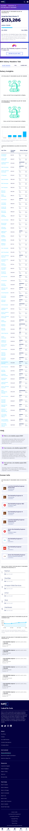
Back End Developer (3, 212)
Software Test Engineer (4, 288)
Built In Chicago (5, 790)
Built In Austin (4, 784)
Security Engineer (3, 329)
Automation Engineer (4, 379)
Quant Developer (3, 337)
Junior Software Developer (5, 171)
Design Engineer (3, 236)
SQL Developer (4, 248)
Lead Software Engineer (4, 383)
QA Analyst (4, 199)
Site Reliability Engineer (4, 363)
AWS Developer (5, 252)
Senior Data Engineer (4, 345)
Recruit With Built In (6, 752)
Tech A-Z (3, 774)
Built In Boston (4, 787)
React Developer (3, 195)
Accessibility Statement (14, 816)
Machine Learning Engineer (3, 354)
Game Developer (3, 321)
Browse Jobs (4, 777)
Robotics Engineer (3, 244)
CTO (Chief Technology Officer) (4, 415)
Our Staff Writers (5, 739)
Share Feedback (5, 768)
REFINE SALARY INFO (14, 53)
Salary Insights (6, 65)
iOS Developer (4, 304)
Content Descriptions (6, 742)
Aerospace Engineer (3, 268)
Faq (15, 65)
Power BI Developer (3, 272)
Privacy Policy (14, 820)
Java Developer (4, 219)
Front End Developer (3, 297)
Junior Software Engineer (5, 256)
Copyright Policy (14, 818)
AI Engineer (4, 280)
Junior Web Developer (4, 159)
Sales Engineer (4, 333)
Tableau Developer (3, 216)
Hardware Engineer (3, 358)
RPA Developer (4, 183)
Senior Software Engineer (5, 387)
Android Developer (3, 284)
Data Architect (4, 396)
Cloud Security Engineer (4, 260)
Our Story (3, 734)
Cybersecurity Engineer (4, 309)
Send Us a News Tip (5, 758)
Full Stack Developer (3, 203)
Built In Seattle (4, 804)
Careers (3, 736)
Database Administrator (4, 375)
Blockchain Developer (4, 224)
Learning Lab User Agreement (14, 814)
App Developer (4, 179)
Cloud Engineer (5, 292)
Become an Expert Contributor (8, 755)
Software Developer (3, 228)
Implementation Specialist (5, 163)
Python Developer (3, 264)
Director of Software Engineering (4, 410)
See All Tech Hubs (5, 806)
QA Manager (4, 349)
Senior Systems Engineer (5, 313)
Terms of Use (14, 823)
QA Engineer (4, 276)
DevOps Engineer (3, 371)
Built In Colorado (5, 793)
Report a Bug (4, 771)
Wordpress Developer (3, 155)
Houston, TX (12, 5)
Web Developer (5, 167)
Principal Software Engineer (3, 401)
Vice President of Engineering (4, 420)
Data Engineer (4, 366)
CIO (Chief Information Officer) (4, 425)
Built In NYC (4, 798)
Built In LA (3, 795)
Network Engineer (3, 191)
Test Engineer (4, 187)
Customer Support (5, 766)
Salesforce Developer (3, 341)
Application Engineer (4, 232)
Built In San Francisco (6, 801)
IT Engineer (4, 175)
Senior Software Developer (5, 317)
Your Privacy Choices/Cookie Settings (14, 825)
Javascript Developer (3, 207)
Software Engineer (3, 301)
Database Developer (3, 240)
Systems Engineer (3, 325)
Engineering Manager (4, 405)
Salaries (3, 5)
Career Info (24, 65)
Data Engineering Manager (4, 392)
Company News (4, 745)
